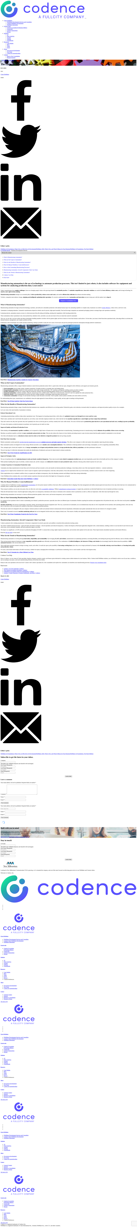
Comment (4, 794)
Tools (5, 975)
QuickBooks (7, 966)
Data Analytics (7, 962)
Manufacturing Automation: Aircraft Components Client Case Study (21, 270)
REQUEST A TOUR (6, 837)
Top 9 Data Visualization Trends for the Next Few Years (22, 514)
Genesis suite (3, 945)
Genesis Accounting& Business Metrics (9, 949)
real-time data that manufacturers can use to (43, 442)
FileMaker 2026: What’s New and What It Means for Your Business (53, 249)
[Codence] (19, 1024)
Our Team (6, 987)
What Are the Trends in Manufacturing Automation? (17, 272)
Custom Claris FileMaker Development (13, 941)
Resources (3, 969)
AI (4, 960)
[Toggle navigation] (85, 18)
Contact (2, 991)
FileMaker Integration (9, 942)
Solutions (3, 957)
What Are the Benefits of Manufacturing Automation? (17, 262)
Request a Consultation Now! (68, 300)
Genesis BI (6, 951)
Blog (5, 973)
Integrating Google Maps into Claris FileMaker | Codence (22, 478)
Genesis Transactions (9, 952)
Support (6, 996)
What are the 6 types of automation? (13, 259)
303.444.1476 (4, 1001)
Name (3, 797)
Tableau (6, 964)
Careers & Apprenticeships (10, 988)
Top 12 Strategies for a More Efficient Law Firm (20, 552)
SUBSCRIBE (68, 776)
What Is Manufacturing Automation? (13, 257)
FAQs (5, 976)
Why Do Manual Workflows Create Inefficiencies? (16, 265)
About (2, 982)
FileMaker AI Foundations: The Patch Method (82, 249)
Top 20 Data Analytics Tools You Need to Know (20, 401)
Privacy (6, 978)
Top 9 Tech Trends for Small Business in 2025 (19, 452)
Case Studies (7, 972)
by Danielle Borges (5, 250)
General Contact (8, 994)
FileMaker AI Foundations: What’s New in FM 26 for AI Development (18, 249)
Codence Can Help (8, 275)
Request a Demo (8, 999)
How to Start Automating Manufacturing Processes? (17, 267)
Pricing (5, 954)
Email (3, 800)
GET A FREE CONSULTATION (20, 837)
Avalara (6, 963)
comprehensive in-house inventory (67, 489)
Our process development (10, 985)
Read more (6, 277)
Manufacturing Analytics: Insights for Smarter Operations (23, 379)
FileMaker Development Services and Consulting (16, 939)
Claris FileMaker (5, 74)
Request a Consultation (9, 997)
